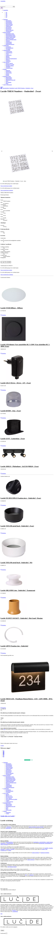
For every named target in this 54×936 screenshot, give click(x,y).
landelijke (46, 848)
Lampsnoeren (8, 55)
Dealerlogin (8, 812)
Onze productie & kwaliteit (11, 799)
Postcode (2, 735)
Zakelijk (5, 811)
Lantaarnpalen (9, 43)
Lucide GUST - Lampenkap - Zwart (13, 438)
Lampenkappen (9, 52)
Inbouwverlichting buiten (11, 39)
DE (6, 14)
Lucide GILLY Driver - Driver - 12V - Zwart (16, 383)
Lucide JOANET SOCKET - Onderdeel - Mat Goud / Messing (22, 618)
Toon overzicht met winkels (6, 185)
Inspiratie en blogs (7, 76)
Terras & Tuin (9, 72)
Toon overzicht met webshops (7, 190)
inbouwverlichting (4, 844)
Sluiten (2, 930)
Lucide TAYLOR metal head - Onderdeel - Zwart (17, 526)
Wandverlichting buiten (10, 36)
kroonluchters (42, 843)
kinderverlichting (35, 852)
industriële (3, 849)
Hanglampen (8, 20)
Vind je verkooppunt (7, 84)
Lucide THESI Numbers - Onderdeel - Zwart (23, 88)
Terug (2, 87)
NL (6, 12)
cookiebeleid (15, 911)
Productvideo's (9, 78)
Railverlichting (9, 23)
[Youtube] (3, 756)
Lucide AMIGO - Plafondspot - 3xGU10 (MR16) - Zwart (20, 466)
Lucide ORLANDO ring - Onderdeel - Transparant (18, 590)
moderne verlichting (10, 849)
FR (6, 13)
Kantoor (7, 74)
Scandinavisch (4, 850)
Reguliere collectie (10, 65)
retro (46, 849)
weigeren (14, 910)
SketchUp (31, 875)
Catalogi (7, 800)
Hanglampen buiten (10, 33)
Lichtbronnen (6, 45)
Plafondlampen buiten (10, 34)
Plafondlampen (9, 21)
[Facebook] (3, 753)
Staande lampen (9, 25)
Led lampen (8, 46)
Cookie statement (9, 801)
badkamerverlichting (45, 852)
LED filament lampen (11, 866)
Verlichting (5, 19)
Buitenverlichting (6, 32)
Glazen (7, 53)
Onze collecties (6, 62)
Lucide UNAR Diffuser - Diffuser (12, 308)
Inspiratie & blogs (7, 802)
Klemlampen (8, 28)
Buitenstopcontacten (10, 44)
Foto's (7, 81)
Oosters (43, 849)
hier (4, 729)
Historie (7, 794)
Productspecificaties (5, 194)
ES (6, 17)
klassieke (51, 848)
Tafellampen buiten (10, 38)
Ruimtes (5, 69)
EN (6, 16)
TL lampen (8, 49)
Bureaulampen (9, 27)
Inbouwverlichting (9, 30)
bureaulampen (48, 843)
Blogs (7, 83)
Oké (1, 913)
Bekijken (4, 315)
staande (49, 842)
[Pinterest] (3, 751)
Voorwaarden (8, 810)
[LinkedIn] (3, 754)
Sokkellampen (9, 42)
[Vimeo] (3, 755)
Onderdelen (8, 61)
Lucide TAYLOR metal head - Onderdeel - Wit (16, 562)
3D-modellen (8, 82)
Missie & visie (9, 795)
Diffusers (8, 59)
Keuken (7, 75)
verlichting (9, 827)
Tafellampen (8, 26)
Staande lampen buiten (10, 37)
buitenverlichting (40, 827)
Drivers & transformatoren (11, 58)
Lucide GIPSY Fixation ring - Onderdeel (14, 646)
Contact (2, 745)
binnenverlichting (32, 827)
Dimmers (8, 57)
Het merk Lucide (9, 796)
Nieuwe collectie (9, 63)
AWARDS (8, 66)
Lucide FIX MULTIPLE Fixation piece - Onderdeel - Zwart (21, 498)
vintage (9, 850)
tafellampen (3, 843)
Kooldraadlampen (9, 47)
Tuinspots (8, 40)
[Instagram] (3, 750)
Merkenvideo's (9, 77)
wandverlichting (42, 842)
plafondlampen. (10, 843)
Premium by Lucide (10, 64)
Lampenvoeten (9, 51)
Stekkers (7, 56)
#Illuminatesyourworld (10, 80)
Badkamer (8, 70)
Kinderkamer (8, 71)
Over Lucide (5, 793)
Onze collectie (9, 798)
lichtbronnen (8, 828)
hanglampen (36, 842)
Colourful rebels (9, 68)
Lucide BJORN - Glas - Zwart (11, 411)
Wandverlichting (9, 24)
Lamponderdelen (6, 50)
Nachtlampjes (8, 31)
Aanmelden (3, 1)
